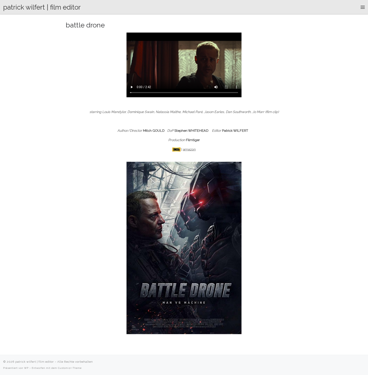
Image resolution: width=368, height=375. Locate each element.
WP (26, 367)
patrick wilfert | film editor (34, 361)
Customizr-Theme (70, 367)
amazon (189, 149)
